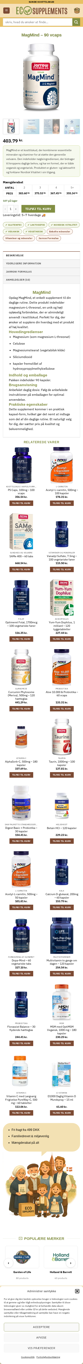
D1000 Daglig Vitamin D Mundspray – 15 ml (62, 1098)
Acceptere (41, 1327)
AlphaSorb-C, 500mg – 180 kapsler (21, 763)
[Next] (73, 76)
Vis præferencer (41, 1348)
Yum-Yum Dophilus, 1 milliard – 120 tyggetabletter (62, 626)
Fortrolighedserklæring (48, 1357)
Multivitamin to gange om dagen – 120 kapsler (62, 962)
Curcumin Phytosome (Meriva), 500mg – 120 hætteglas (21, 695)
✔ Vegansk (12, 231)
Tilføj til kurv (38, 209)
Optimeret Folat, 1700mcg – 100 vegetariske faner (21, 624)
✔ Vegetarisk (34, 231)
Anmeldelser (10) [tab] (18, 279)
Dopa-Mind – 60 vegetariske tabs (21, 962)
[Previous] (9, 76)
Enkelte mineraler (59, 231)
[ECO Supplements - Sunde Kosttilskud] (42, 10)
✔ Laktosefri (36, 224)
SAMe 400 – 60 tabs (21, 556)
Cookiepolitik (28, 1357)
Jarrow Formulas (48, 238)
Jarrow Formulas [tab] (19, 271)
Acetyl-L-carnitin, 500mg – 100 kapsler (62, 491)
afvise (41, 1337)
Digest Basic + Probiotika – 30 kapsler (21, 829)
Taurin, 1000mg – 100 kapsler (62, 763)
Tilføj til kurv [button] (21, 503)
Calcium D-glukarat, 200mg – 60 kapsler (62, 896)
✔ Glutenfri (13, 224)
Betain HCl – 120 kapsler (62, 828)
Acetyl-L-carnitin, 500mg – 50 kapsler (21, 896)
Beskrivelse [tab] (15, 255)
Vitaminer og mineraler (18, 238)
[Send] (76, 22)
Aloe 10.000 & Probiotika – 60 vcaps (62, 694)
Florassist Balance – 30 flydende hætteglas (21, 1028)
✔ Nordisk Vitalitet (64, 224)
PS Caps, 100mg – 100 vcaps (21, 491)
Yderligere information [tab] (23, 263)
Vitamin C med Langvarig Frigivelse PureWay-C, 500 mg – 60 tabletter (21, 1100)
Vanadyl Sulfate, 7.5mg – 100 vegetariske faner (62, 558)
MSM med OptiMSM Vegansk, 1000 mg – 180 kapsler (61, 1030)
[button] (77, 1291)
